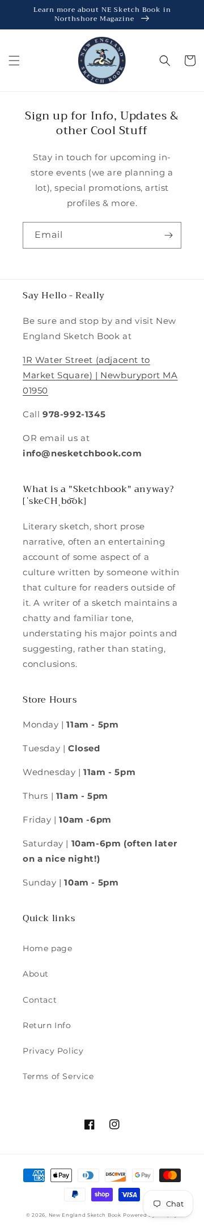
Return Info (47, 1025)
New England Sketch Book (85, 1215)
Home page (47, 948)
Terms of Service (58, 1076)
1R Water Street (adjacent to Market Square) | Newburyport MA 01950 (100, 375)
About (36, 974)
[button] (14, 60)
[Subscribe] (168, 235)
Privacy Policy (53, 1051)
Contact (40, 1000)
